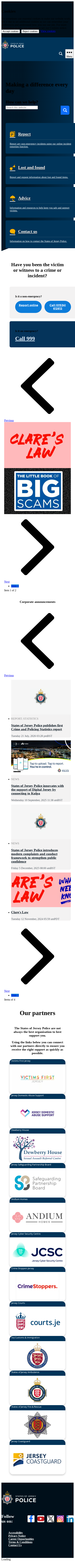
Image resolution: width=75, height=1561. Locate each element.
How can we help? (22, 102)
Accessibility (15, 1532)
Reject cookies (30, 31)
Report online (28, 305)
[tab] (15, 586)
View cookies (47, 31)
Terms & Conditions (20, 1542)
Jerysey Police (37, 44)
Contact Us (15, 1545)
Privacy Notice (17, 1535)
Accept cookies (10, 31)
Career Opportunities (21, 1538)
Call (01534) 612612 (58, 307)
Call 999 (25, 338)
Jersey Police (18, 1498)
